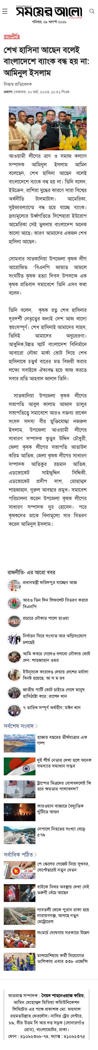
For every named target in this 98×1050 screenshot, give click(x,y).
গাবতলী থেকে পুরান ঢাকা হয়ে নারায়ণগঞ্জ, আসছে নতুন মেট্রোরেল (63, 915)
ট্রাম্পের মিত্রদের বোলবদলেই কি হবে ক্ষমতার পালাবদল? (64, 786)
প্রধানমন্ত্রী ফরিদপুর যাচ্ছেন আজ (50, 582)
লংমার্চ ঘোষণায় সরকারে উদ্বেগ (63, 932)
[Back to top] (90, 1040)
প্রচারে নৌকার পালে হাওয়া (46, 618)
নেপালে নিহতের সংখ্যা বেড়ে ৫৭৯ (61, 832)
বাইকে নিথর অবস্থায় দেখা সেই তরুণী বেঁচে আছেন (63, 889)
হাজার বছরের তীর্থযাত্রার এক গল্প (62, 740)
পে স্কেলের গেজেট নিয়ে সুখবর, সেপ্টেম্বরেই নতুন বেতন (63, 867)
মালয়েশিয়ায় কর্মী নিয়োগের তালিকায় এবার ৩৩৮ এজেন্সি (62, 958)
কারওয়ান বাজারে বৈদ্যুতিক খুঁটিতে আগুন (60, 809)
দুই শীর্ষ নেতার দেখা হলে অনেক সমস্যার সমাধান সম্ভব (64, 763)
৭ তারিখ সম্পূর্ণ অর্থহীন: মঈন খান (52, 707)
